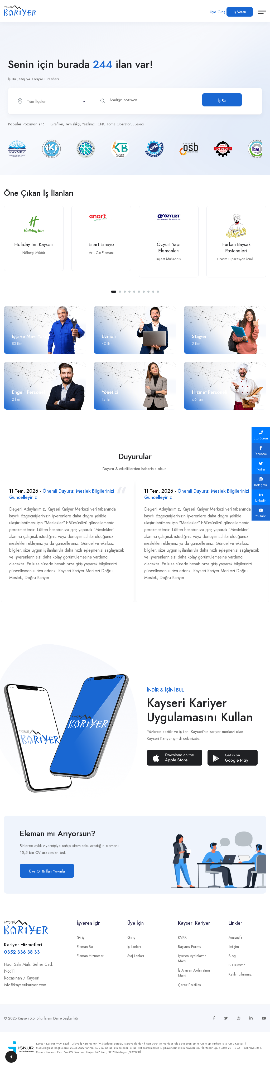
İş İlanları (134, 946)
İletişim (234, 946)
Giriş (80, 937)
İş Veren (240, 11)
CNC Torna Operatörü (115, 124)
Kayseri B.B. (27, 1018)
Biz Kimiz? (237, 965)
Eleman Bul (85, 946)
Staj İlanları (135, 955)
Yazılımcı (88, 124)
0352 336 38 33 (22, 952)
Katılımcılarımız (240, 974)
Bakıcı (139, 124)
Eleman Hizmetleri (90, 955)
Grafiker (56, 124)
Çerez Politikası (189, 984)
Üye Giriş (217, 12)
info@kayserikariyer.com (25, 985)
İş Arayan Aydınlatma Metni (194, 973)
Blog (232, 955)
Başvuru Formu (189, 946)
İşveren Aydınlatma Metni (192, 958)
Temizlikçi (72, 124)
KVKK (182, 937)
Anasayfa (235, 937)
